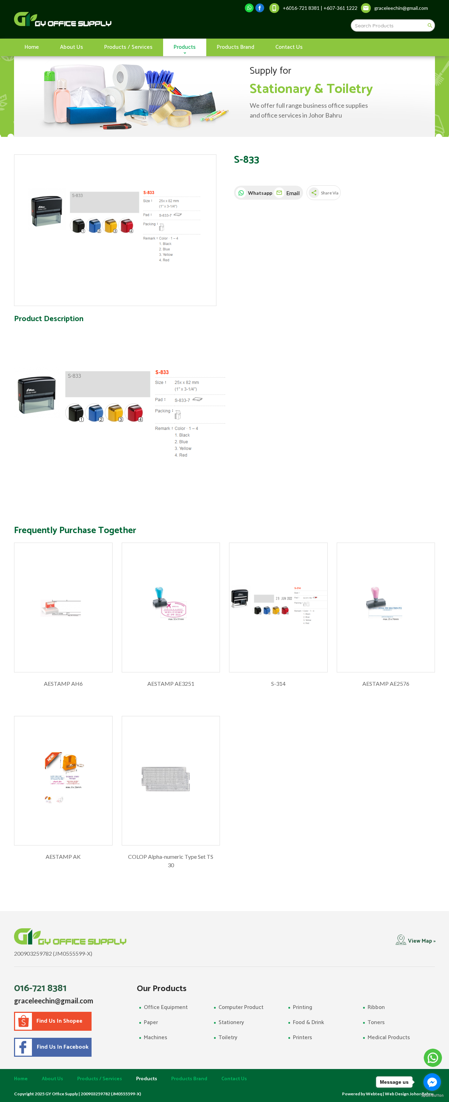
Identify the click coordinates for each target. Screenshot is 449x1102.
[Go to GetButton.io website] (432, 1095)
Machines (155, 1037)
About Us (71, 47)
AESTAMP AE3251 (170, 683)
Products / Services (128, 47)
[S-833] (115, 230)
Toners (376, 1022)
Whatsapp (259, 193)
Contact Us (289, 47)
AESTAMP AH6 (63, 683)
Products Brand (235, 47)
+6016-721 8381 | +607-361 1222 (320, 8)
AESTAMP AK (63, 856)
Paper (151, 1022)
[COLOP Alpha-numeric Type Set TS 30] (171, 780)
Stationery (231, 1022)
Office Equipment (166, 1007)
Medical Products (389, 1037)
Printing (302, 1007)
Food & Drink (308, 1022)
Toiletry (228, 1037)
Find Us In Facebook (61, 1047)
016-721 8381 (40, 988)
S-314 (278, 683)
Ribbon (376, 1007)
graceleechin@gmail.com (53, 1000)
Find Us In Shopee (59, 1021)
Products (185, 47)
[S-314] (278, 607)
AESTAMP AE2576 (385, 683)
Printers (302, 1037)
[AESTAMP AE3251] (171, 607)
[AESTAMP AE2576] (386, 607)
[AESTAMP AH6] (63, 607)
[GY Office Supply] (100, 19)
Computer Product (241, 1007)
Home (32, 47)
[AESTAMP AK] (63, 780)
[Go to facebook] (432, 1082)
